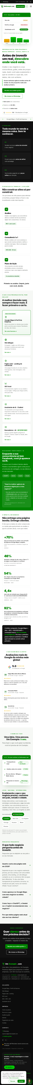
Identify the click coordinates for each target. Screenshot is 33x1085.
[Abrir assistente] (29, 1081)
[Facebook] (27, 2)
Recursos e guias (6, 1012)
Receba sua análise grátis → (13, 90)
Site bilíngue (5, 991)
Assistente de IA (6, 1001)
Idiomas (4, 1017)
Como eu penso (6, 1009)
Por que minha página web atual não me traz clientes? (14, 916)
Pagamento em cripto (8, 1020)
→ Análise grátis (7, 1036)
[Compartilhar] (26, 6)
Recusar (12, 1081)
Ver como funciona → (11, 331)
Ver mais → (8, 352)
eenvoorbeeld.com (26, 978)
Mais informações (14, 1078)
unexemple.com (25, 977)
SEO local (4, 996)
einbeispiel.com (15, 978)
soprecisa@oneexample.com (10, 1033)
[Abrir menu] (31, 6)
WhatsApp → (24, 781)
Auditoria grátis (6, 1015)
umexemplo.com (15, 977)
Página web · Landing (8, 993)
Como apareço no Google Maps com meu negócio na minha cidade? (14, 894)
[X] (30, 2)
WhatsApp (5, 1)
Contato (4, 1023)
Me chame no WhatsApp (12, 96)
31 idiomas (14, 975)
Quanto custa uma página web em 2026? (14, 865)
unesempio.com (6, 978)
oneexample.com (22, 975)
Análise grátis (20, 6)
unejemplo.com (6, 977)
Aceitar (21, 1081)
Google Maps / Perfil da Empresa (11, 988)
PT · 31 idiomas (21, 1)
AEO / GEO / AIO (6, 999)
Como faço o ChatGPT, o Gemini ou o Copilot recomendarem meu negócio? (15, 905)
